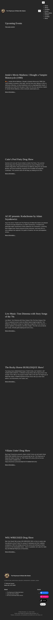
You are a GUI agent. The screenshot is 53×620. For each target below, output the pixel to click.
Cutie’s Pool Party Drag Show (19, 159)
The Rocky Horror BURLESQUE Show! (24, 367)
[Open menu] (39, 11)
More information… (10, 92)
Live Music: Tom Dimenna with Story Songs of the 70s (26, 315)
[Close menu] (43, 2)
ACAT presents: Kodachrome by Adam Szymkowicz (23, 217)
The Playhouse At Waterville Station (16, 11)
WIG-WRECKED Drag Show (19, 537)
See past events (10, 27)
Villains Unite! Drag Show (17, 450)
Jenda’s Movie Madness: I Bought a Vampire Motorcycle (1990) (26, 76)
